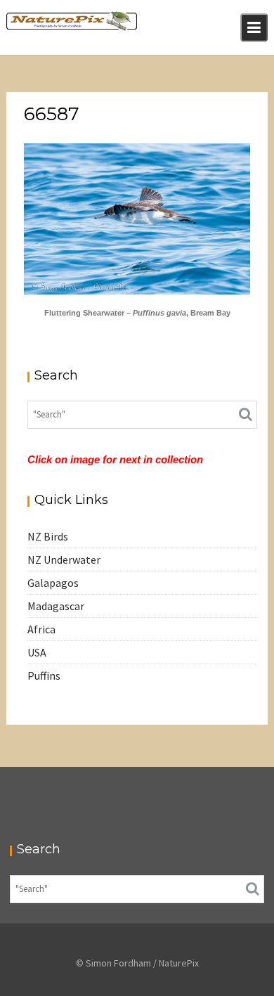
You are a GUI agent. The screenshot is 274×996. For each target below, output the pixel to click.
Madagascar (55, 606)
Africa (41, 629)
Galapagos (53, 583)
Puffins (43, 675)
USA (36, 652)
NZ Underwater (63, 559)
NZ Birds (47, 536)
